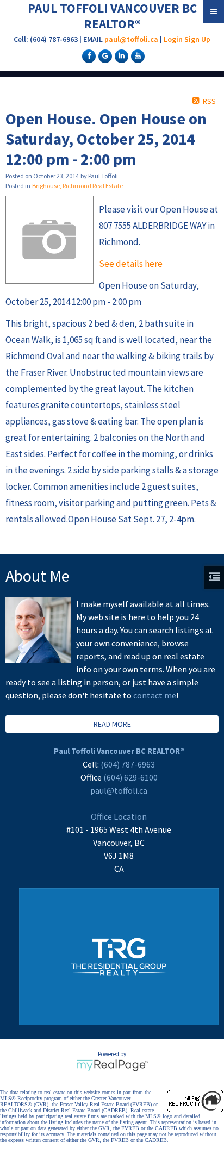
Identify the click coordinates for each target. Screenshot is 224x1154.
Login (173, 39)
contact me (154, 695)
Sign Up (197, 39)
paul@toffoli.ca (131, 39)
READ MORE (112, 724)
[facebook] (87, 55)
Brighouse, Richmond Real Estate (77, 186)
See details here (131, 264)
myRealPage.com (112, 1065)
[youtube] (136, 55)
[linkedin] (120, 55)
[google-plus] (104, 55)
